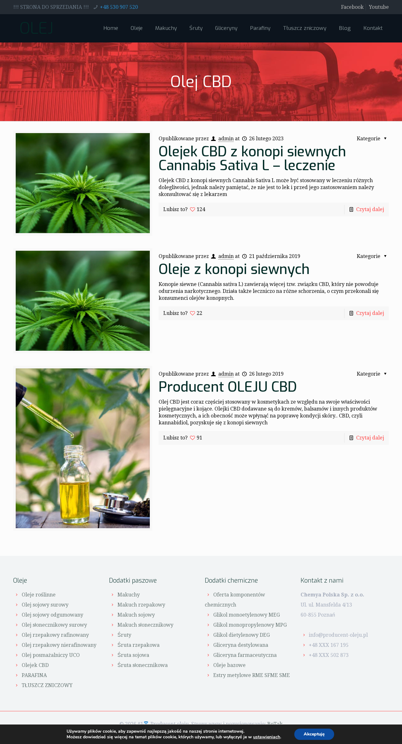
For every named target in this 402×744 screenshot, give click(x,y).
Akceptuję (314, 734)
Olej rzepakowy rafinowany (55, 635)
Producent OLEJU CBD (228, 387)
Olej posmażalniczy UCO (51, 655)
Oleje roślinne (39, 595)
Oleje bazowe (229, 665)
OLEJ (36, 28)
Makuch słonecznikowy (145, 625)
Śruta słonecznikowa (142, 665)
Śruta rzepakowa (138, 645)
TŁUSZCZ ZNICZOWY (47, 685)
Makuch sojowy (136, 615)
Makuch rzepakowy (141, 605)
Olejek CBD (35, 665)
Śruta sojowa (133, 655)
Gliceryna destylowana (240, 645)
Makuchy (128, 595)
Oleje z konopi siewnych (234, 269)
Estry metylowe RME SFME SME (251, 675)
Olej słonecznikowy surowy (54, 625)
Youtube (379, 7)
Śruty (124, 635)
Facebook (352, 7)
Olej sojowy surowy (45, 605)
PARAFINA (34, 675)
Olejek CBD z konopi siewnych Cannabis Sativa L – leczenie (252, 159)
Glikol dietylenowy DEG (241, 635)
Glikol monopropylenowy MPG (250, 625)
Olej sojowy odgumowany (52, 615)
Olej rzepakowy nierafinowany (59, 645)
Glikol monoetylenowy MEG (246, 615)
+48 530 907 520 (119, 7)
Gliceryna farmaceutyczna (245, 655)
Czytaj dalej (370, 209)
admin (226, 139)
